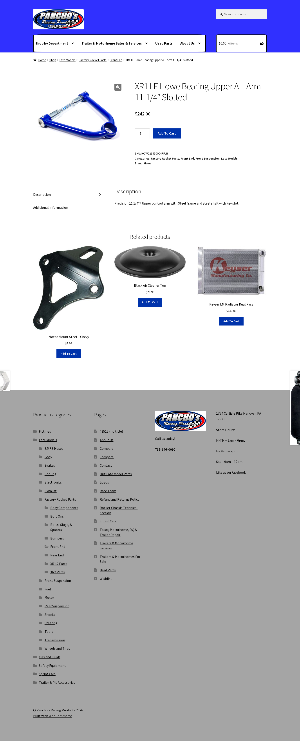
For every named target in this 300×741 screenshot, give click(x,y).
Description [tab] (42, 194)
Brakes (50, 465)
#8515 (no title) (111, 431)
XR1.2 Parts (58, 563)
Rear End (57, 555)
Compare (107, 448)
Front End (116, 60)
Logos (104, 482)
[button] (117, 87)
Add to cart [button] (69, 354)
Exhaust (51, 491)
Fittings (45, 431)
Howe (147, 163)
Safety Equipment (52, 665)
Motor (49, 597)
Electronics (53, 482)
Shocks (50, 614)
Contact (106, 465)
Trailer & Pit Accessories (57, 682)
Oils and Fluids (49, 657)
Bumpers (57, 538)
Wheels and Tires (57, 648)
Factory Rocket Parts (93, 60)
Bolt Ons (57, 516)
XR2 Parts (57, 572)
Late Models (68, 60)
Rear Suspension (57, 606)
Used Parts (164, 43)
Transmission (55, 640)
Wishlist (106, 578)
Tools (49, 631)
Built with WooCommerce (52, 716)
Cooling (50, 474)
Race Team (108, 491)
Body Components (64, 507)
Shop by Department (51, 43)
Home (42, 60)
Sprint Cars (47, 674)
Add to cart (167, 133)
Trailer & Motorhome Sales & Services (111, 43)
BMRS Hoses (54, 448)
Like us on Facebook (231, 472)
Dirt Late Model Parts (116, 474)
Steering (51, 623)
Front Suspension (207, 158)
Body (48, 457)
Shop (52, 60)
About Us (187, 43)
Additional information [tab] (50, 207)
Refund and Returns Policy (119, 499)
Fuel (48, 589)
